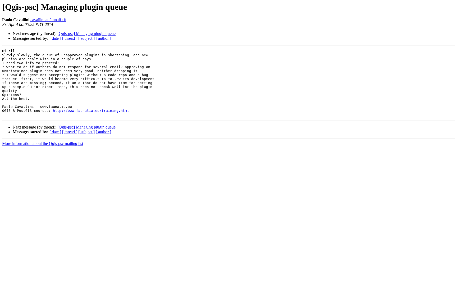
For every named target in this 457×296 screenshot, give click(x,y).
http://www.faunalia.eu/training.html (91, 111)
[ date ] (55, 38)
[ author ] (103, 38)
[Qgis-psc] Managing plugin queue (86, 33)
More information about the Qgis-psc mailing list (42, 143)
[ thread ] (69, 38)
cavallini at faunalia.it (48, 19)
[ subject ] (86, 38)
